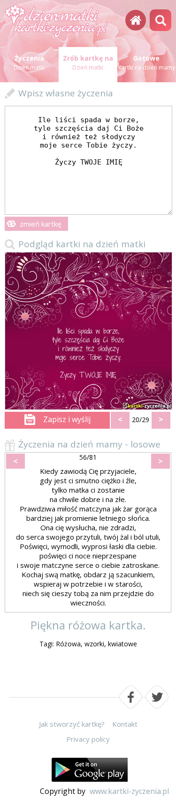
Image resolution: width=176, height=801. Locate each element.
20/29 (140, 419)
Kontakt (125, 724)
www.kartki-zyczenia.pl (129, 791)
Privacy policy (88, 739)
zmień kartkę (40, 223)
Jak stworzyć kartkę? (72, 724)
